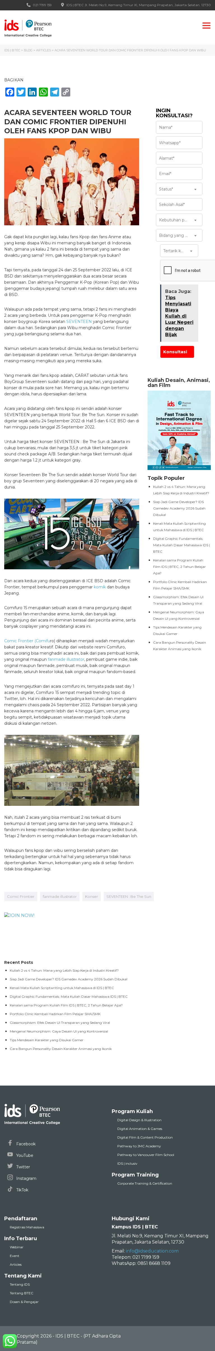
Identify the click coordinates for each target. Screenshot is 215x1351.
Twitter (22, 1166)
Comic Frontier (20, 896)
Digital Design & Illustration (139, 1120)
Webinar (17, 1247)
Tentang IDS (20, 1284)
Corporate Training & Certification (144, 1183)
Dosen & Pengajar (24, 1302)
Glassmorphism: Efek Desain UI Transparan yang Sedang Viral (60, 1022)
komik (100, 587)
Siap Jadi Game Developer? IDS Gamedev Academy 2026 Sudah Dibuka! (179, 508)
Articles (16, 1264)
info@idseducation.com (152, 1251)
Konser (91, 896)
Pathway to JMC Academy (139, 1146)
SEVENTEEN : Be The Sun (128, 896)
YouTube (24, 1155)
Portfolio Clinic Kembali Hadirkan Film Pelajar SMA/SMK (55, 1014)
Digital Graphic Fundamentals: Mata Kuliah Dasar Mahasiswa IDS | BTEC (181, 545)
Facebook (25, 1143)
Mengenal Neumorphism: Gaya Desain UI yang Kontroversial (59, 1031)
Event (14, 1256)
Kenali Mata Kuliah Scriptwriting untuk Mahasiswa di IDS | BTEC (62, 988)
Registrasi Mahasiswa (27, 1227)
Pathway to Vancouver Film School (145, 1155)
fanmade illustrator (66, 659)
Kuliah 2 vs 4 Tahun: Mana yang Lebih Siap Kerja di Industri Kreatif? (64, 970)
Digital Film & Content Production (145, 1137)
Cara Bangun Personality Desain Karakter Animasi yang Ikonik (61, 1049)
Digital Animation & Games (139, 1129)
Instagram (25, 1178)
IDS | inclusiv (127, 1163)
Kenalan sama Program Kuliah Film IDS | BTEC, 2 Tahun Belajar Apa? (179, 566)
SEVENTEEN (79, 321)
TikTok (21, 1189)
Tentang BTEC (21, 1293)
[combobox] (179, 189)
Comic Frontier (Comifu (27, 640)
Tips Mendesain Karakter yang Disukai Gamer (46, 1040)
